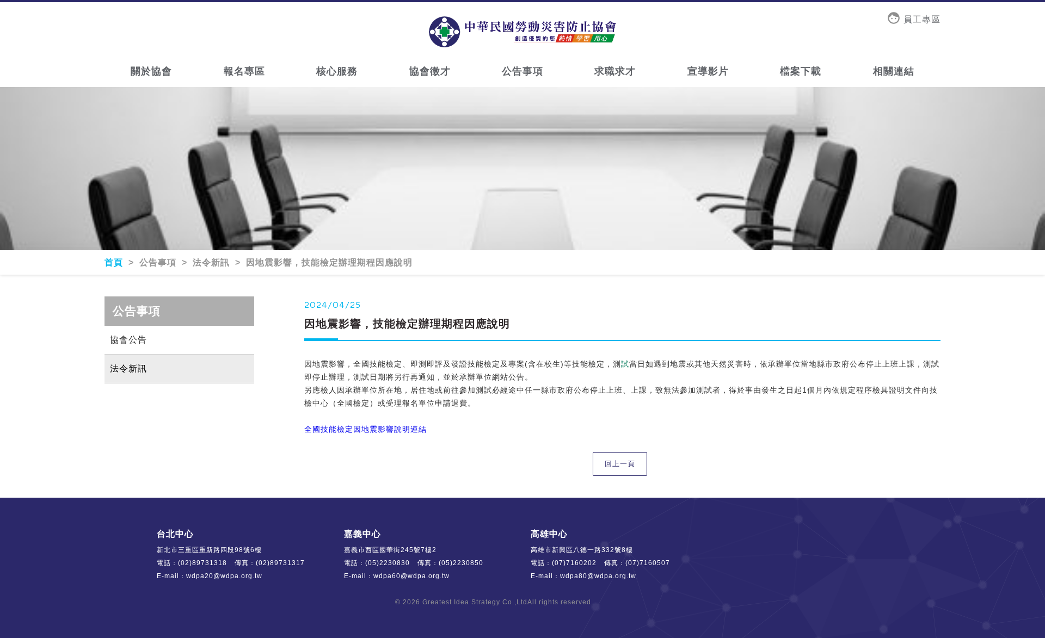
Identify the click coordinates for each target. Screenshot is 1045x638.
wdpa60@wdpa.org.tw (411, 576)
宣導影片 (708, 71)
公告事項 (522, 71)
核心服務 (337, 71)
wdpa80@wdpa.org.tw (598, 576)
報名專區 (244, 71)
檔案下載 (800, 71)
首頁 (115, 262)
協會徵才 (430, 71)
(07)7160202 (574, 563)
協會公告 (128, 339)
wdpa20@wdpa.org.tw (224, 576)
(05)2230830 (387, 563)
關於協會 (151, 71)
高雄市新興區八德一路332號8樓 (582, 550)
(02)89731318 (202, 563)
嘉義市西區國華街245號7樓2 (390, 550)
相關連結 (893, 71)
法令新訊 (128, 368)
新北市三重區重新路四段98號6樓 (209, 550)
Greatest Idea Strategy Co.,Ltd (474, 602)
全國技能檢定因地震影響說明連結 (365, 429)
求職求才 (615, 71)
